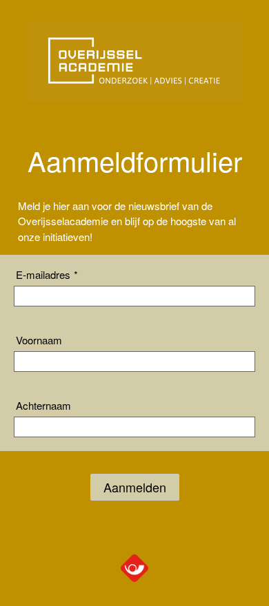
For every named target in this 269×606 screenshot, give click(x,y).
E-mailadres (47, 274)
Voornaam (39, 340)
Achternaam (43, 405)
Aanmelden (134, 487)
